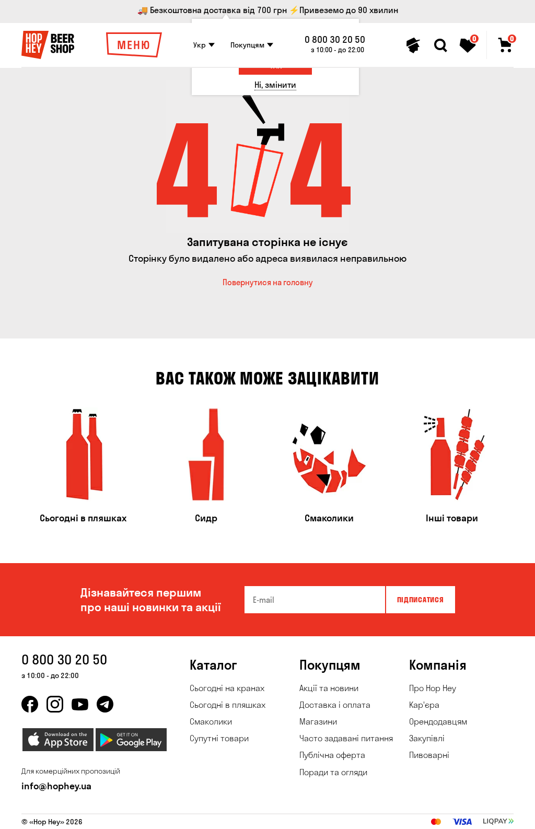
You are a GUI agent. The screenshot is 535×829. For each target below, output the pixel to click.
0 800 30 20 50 (335, 39)
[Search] (440, 45)
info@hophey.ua (56, 786)
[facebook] (29, 704)
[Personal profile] (413, 45)
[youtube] (80, 704)
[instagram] (54, 704)
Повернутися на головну (268, 282)
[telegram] (105, 704)
